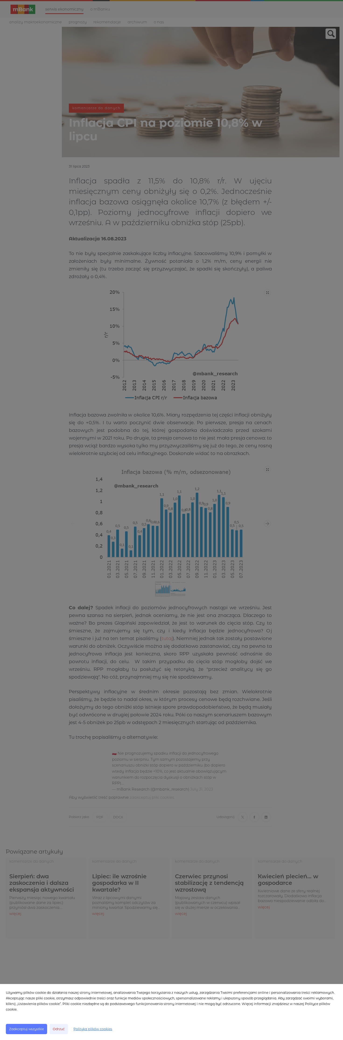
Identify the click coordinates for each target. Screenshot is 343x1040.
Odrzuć (59, 1029)
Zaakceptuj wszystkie (26, 1029)
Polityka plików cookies (93, 1029)
